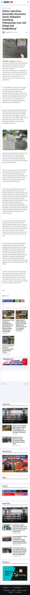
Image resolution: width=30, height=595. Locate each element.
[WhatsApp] (17, 301)
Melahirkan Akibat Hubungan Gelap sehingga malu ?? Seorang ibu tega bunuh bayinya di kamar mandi (14, 416)
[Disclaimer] (8, 497)
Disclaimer (10, 592)
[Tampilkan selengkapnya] (3, 304)
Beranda (4, 8)
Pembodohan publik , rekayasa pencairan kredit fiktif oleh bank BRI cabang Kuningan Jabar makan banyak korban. (20, 528)
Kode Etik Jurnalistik (22, 590)
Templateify (10, 587)
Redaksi (13, 590)
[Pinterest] (20, 301)
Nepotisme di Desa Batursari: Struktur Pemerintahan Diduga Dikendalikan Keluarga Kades (19, 440)
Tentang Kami (6, 590)
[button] (2, 2)
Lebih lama (25, 383)
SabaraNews (24, 587)
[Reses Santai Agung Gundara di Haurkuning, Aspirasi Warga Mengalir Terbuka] (8, 340)
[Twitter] (14, 301)
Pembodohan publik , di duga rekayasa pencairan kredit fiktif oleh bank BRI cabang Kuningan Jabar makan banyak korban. (20, 551)
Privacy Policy (18, 592)
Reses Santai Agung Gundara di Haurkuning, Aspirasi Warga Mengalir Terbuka (8, 349)
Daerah (9, 8)
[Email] (23, 301)
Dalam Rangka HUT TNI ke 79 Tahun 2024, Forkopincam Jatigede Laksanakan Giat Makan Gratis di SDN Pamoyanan (20, 540)
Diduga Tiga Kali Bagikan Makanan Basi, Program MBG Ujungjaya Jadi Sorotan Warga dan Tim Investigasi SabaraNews (19, 429)
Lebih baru (4, 383)
